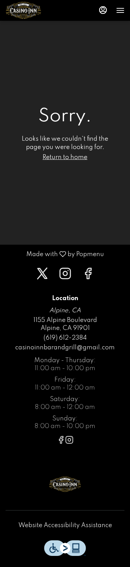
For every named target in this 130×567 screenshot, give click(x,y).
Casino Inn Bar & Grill (65, 484)
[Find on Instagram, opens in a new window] (65, 276)
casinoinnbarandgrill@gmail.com (65, 347)
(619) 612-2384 (65, 338)
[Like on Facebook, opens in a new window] (88, 276)
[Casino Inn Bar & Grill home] (37, 10)
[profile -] (103, 10)
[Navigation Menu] (120, 10)
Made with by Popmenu (54, 254)
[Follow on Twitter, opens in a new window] (42, 276)
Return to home (65, 157)
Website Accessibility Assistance (65, 525)
